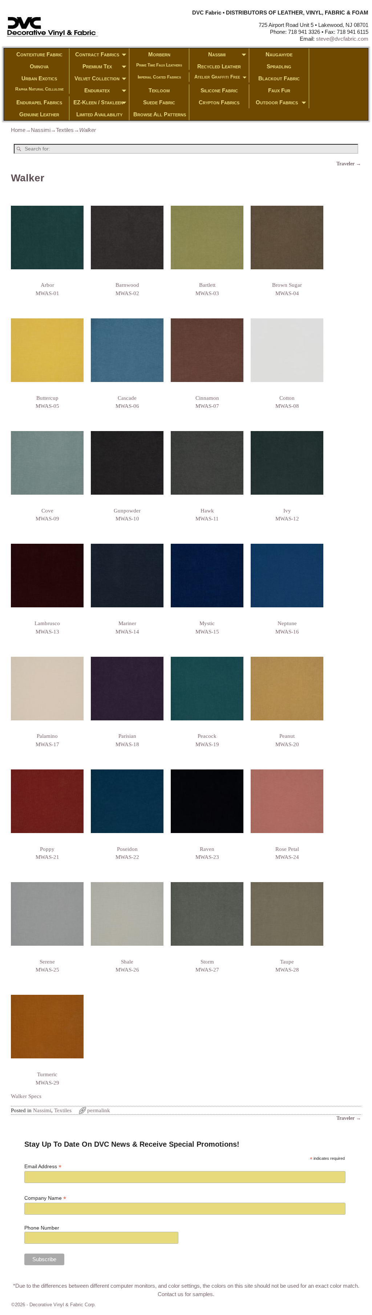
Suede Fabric (159, 102)
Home (18, 130)
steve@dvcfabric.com (342, 39)
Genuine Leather (39, 114)
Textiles (65, 130)
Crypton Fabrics (219, 102)
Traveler (348, 163)
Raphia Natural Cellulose (39, 89)
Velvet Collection (97, 78)
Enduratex (97, 90)
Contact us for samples (185, 1294)
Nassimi (217, 54)
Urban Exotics (39, 78)
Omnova (39, 66)
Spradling (279, 66)
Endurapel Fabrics (39, 102)
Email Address (42, 1166)
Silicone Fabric (219, 90)
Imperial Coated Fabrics (159, 77)
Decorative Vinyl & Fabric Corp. (62, 1304)
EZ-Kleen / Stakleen (98, 102)
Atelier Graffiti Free (217, 77)
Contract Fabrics (97, 54)
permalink (98, 1110)
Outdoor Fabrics (277, 102)
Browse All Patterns (159, 114)
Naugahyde (279, 54)
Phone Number (41, 1228)
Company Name (45, 1198)
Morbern (159, 54)
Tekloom (159, 90)
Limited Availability (99, 114)
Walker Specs (26, 1096)
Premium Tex (97, 66)
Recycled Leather (219, 66)
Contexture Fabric (39, 54)
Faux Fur (279, 90)
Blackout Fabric (279, 78)
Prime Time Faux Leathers (159, 65)
